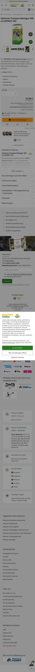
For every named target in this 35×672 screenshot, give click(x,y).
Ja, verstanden (17, 348)
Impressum (21, 357)
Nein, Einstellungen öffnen (17, 353)
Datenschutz (14, 357)
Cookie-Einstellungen (8, 342)
